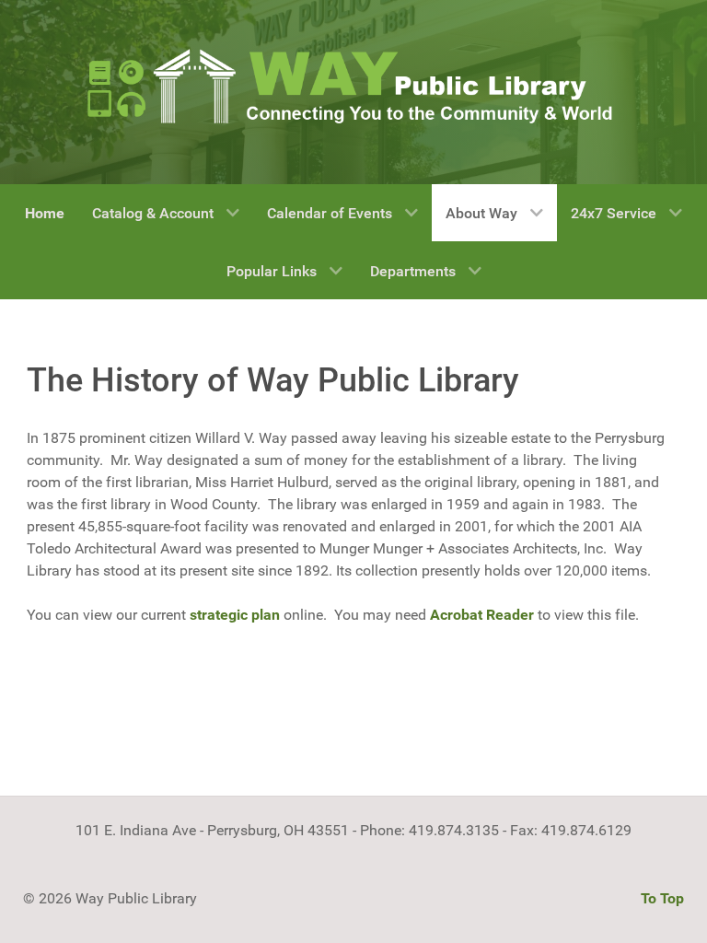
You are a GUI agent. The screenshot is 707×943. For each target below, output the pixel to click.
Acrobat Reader (482, 614)
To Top (662, 898)
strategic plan (235, 614)
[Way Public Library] (353, 85)
